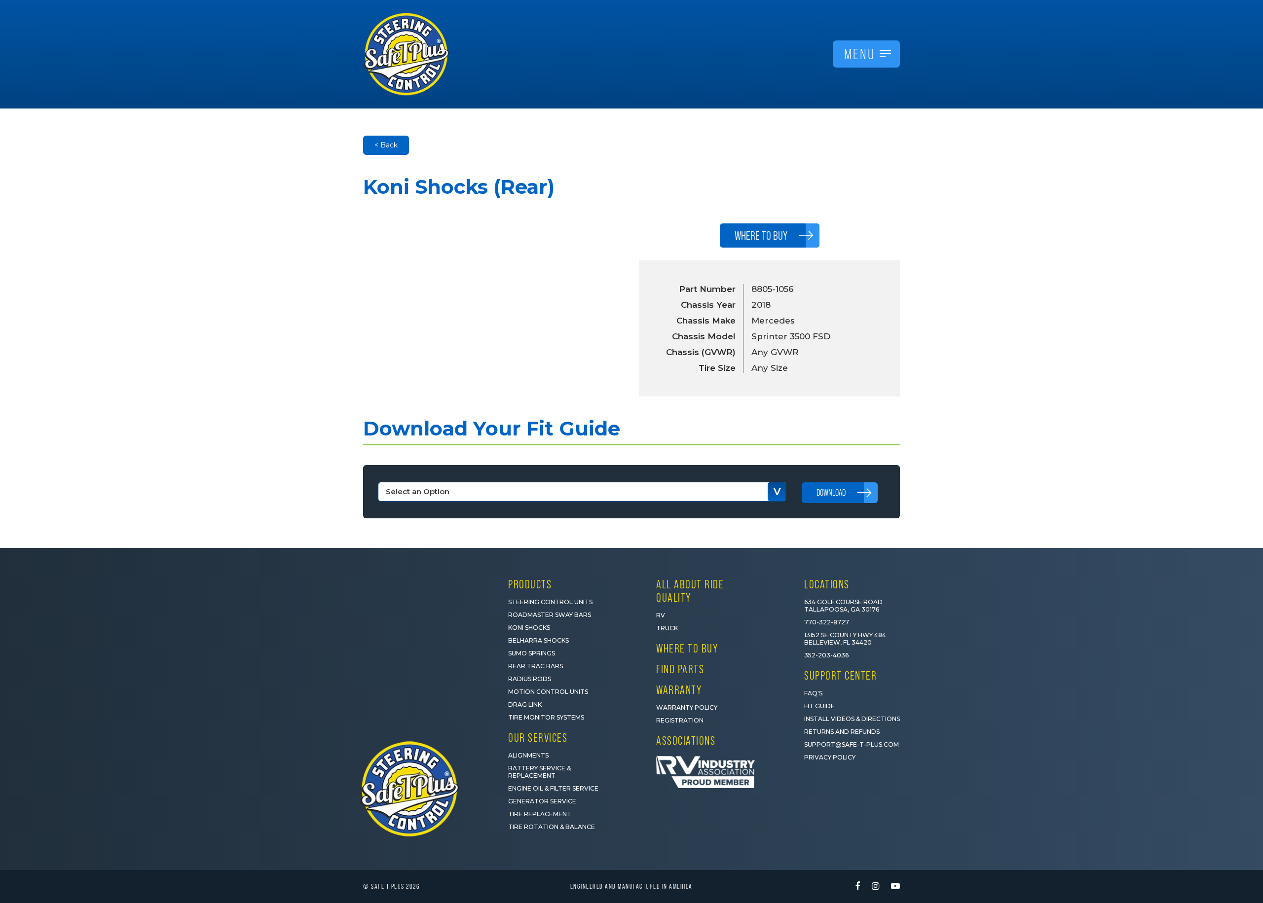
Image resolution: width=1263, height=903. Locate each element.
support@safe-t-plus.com (851, 744)
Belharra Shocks (538, 640)
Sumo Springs (531, 653)
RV (660, 615)
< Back (386, 145)
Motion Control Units (548, 691)
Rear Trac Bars (535, 666)
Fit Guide (819, 706)
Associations (685, 740)
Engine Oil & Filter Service (553, 788)
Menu (859, 54)
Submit (1134, 850)
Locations (827, 584)
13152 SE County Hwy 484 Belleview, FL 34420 (845, 638)
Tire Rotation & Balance (551, 827)
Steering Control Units (550, 602)
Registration (680, 720)
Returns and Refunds (842, 731)
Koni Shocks (529, 627)
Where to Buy (687, 648)
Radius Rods (529, 679)
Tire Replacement (539, 814)
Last (1152, 768)
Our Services (537, 737)
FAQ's (813, 693)
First (1061, 768)
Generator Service (542, 801)
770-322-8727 (826, 622)
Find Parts (680, 669)
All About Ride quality (690, 591)
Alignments (528, 755)
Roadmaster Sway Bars (549, 614)
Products (530, 584)
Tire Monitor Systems (546, 717)
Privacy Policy (829, 757)
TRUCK (667, 628)
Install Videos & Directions (852, 718)
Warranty (679, 689)
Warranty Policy (686, 707)
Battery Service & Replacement (539, 771)
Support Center (840, 675)
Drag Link (525, 704)
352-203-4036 (826, 655)
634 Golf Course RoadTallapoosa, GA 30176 (843, 605)
